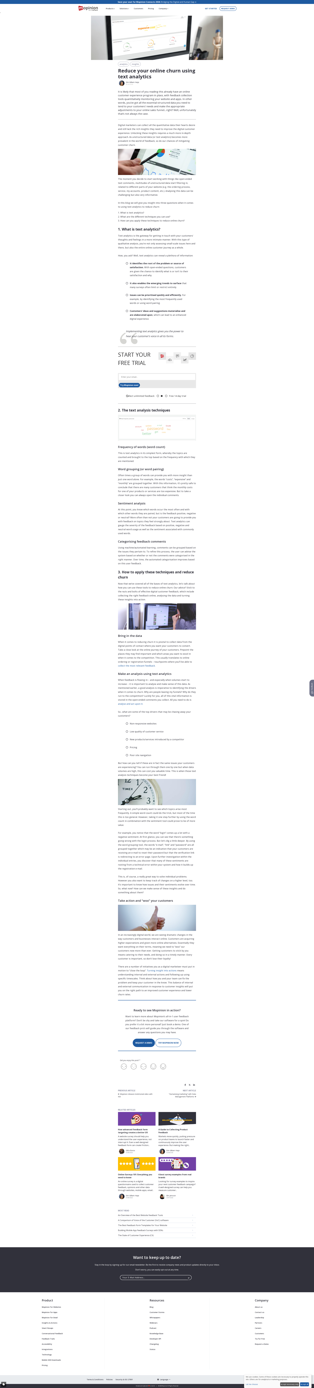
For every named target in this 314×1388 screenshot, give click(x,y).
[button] (163, 1379)
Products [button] (110, 8)
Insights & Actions (49, 1323)
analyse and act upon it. (130, 703)
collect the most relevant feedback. (136, 665)
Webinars (153, 1323)
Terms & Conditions (95, 1379)
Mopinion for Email (50, 1317)
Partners (258, 1323)
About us (258, 1307)
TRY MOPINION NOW (168, 1042)
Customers (138, 8)
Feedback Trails (48, 1339)
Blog (151, 1307)
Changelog (154, 1344)
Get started (211, 8)
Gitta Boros (130, 1150)
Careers (258, 1328)
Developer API (155, 1339)
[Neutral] (143, 1066)
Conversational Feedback (52, 1333)
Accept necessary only (289, 1384)
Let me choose (252, 1384)
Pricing (151, 8)
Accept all (304, 1384)
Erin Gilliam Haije (132, 82)
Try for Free (260, 1339)
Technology (47, 1354)
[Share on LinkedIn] (194, 1085)
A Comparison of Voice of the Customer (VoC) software (143, 1220)
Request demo (228, 8)
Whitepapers (155, 1317)
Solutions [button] (124, 8)
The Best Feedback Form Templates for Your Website (142, 1225)
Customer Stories (157, 1312)
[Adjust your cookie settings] (3, 1384)
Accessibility (47, 1344)
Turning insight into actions (162, 970)
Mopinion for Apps (49, 1312)
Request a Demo (262, 1344)
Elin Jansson (171, 1195)
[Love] (163, 1066)
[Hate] (124, 1066)
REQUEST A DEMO (143, 1042)
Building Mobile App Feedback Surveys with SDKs (140, 1230)
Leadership (259, 1317)
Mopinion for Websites (51, 1307)
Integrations (47, 1349)
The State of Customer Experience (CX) (136, 1235)
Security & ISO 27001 (124, 1379)
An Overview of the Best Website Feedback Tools (140, 1215)
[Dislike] (134, 1066)
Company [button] (163, 8)
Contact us (259, 1312)
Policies (109, 1379)
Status (152, 1349)
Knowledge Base (156, 1333)
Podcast (153, 1328)
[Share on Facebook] (185, 1085)
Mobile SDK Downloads (51, 1360)
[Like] (153, 1066)
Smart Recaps (47, 1328)
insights (135, 64)
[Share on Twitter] (190, 1085)
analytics (124, 64)
